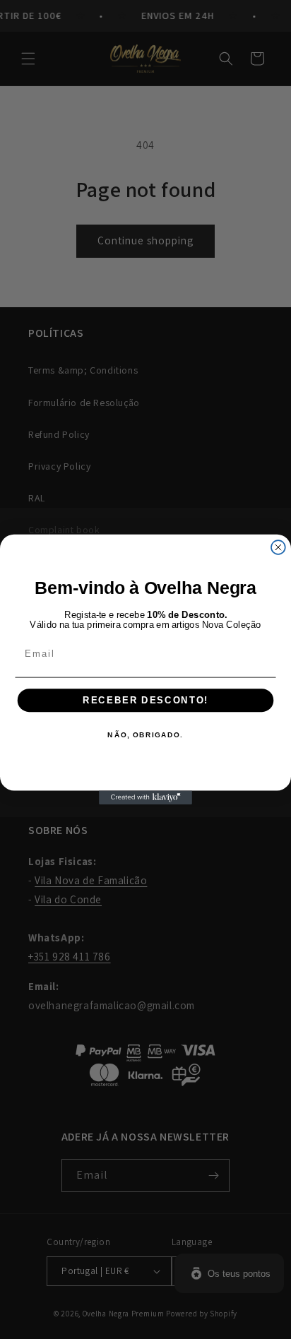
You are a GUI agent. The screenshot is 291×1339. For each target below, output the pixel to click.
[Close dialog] (278, 547)
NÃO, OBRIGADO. (145, 736)
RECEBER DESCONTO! (145, 701)
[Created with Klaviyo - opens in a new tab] (145, 797)
